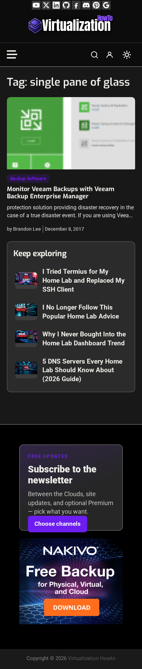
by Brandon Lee (24, 229)
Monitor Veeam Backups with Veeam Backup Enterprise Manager (60, 193)
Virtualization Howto (91, 658)
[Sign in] (109, 55)
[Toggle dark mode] (127, 54)
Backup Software (28, 178)
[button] (94, 55)
